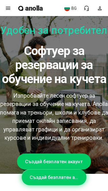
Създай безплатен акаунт (54, 161)
